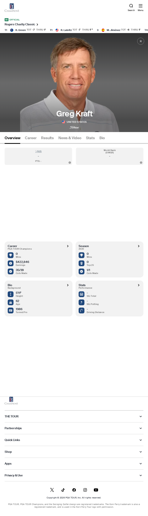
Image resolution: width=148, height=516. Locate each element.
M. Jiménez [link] (113, 30)
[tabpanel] (74, 262)
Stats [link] (90, 138)
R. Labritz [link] (66, 30)
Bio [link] (102, 138)
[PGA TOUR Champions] (11, 400)
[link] (12, 7)
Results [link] (47, 138)
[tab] (12, 139)
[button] (38, 156)
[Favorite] (140, 41)
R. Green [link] (20, 30)
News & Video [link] (69, 138)
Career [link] (30, 138)
